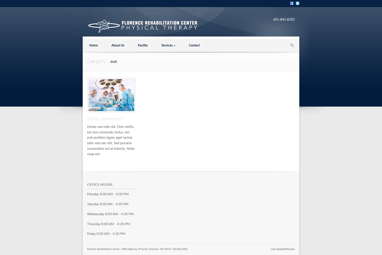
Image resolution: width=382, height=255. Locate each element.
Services (168, 45)
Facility (143, 45)
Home (93, 45)
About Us (117, 45)
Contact (194, 45)
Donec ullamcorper (105, 119)
